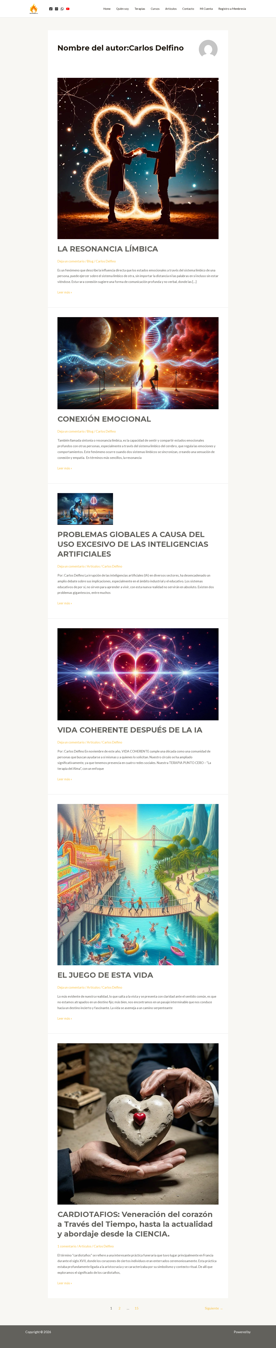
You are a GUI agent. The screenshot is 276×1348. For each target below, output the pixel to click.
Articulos (93, 566)
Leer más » (64, 291)
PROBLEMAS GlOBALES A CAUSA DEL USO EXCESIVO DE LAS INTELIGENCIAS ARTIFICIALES (132, 544)
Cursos (155, 8)
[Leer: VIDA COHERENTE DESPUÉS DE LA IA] (138, 674)
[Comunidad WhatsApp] (62, 9)
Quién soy (122, 8)
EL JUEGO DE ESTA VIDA (105, 975)
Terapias (139, 8)
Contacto (188, 8)
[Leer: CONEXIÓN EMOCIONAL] (138, 363)
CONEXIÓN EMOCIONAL (104, 419)
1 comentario (66, 1246)
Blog (90, 261)
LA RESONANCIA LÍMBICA (107, 248)
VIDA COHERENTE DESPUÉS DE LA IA (129, 729)
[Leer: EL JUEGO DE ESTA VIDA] (138, 884)
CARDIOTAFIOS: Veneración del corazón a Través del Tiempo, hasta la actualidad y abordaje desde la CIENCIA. (135, 1224)
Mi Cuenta (206, 8)
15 (136, 1308)
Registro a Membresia (232, 8)
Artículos (171, 8)
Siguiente (214, 1308)
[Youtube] (67, 9)
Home (107, 8)
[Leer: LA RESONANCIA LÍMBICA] (138, 158)
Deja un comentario (71, 261)
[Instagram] (56, 9)
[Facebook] (51, 9)
